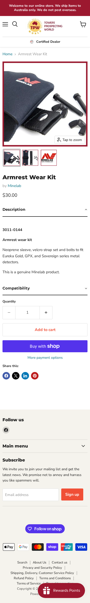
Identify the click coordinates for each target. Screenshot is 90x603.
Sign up (72, 494)
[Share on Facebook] (6, 376)
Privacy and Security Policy (42, 568)
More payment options (45, 358)
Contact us (59, 562)
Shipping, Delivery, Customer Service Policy (42, 573)
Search (22, 562)
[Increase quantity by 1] (46, 312)
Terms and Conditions (55, 578)
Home (7, 54)
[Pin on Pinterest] (34, 376)
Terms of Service (29, 583)
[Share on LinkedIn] (25, 376)
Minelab (14, 185)
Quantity (9, 302)
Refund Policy (24, 578)
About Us (39, 562)
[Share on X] (16, 376)
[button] (11, 157)
